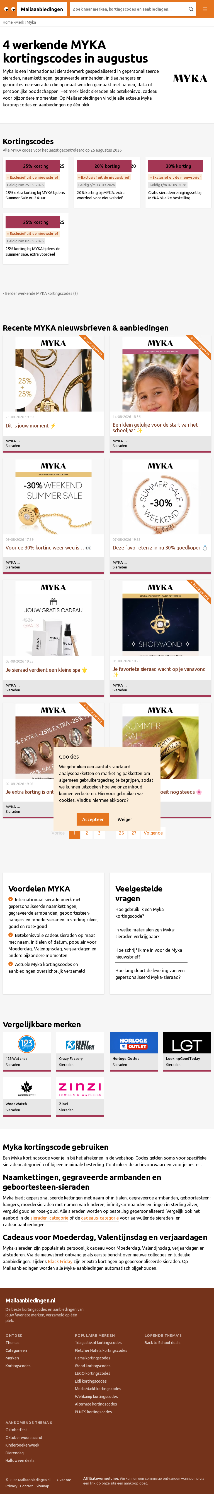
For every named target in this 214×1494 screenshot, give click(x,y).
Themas (13, 1342)
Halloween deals (20, 1460)
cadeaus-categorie (100, 1217)
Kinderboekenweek (22, 1445)
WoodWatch (16, 1104)
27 (134, 832)
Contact (26, 1486)
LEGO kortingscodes (92, 1373)
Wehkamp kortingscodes (96, 1396)
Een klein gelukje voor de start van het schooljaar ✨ (155, 427)
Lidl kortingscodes (91, 1381)
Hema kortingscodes (92, 1358)
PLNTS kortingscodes (93, 1412)
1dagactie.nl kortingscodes (98, 1342)
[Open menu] (205, 9)
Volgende (153, 832)
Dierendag (15, 1453)
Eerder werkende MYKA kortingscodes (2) (40, 293)
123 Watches (16, 1058)
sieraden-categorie (49, 1217)
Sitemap (42, 1486)
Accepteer (93, 819)
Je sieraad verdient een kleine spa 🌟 (46, 670)
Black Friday (60, 1261)
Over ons (64, 1480)
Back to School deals (163, 1342)
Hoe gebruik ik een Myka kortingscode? (139, 913)
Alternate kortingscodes (96, 1404)
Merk (19, 22)
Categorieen (16, 1350)
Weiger (125, 819)
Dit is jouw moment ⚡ (31, 425)
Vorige (58, 832)
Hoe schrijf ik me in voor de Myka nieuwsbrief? (148, 953)
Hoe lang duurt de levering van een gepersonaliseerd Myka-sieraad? (150, 974)
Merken (12, 1358)
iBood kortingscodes (93, 1366)
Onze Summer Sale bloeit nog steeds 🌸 (157, 792)
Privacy (11, 1486)
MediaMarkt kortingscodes (98, 1389)
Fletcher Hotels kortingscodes (101, 1350)
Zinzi (63, 1104)
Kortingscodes (18, 1366)
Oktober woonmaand (24, 1437)
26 (121, 832)
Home (8, 22)
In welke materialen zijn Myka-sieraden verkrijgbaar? (145, 933)
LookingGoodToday (183, 1058)
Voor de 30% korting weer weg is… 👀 (48, 547)
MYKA (13, 441)
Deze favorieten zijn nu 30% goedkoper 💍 (160, 547)
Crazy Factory (71, 1058)
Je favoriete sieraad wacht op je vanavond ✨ (159, 671)
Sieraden (13, 446)
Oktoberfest (16, 1430)
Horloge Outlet (126, 1058)
